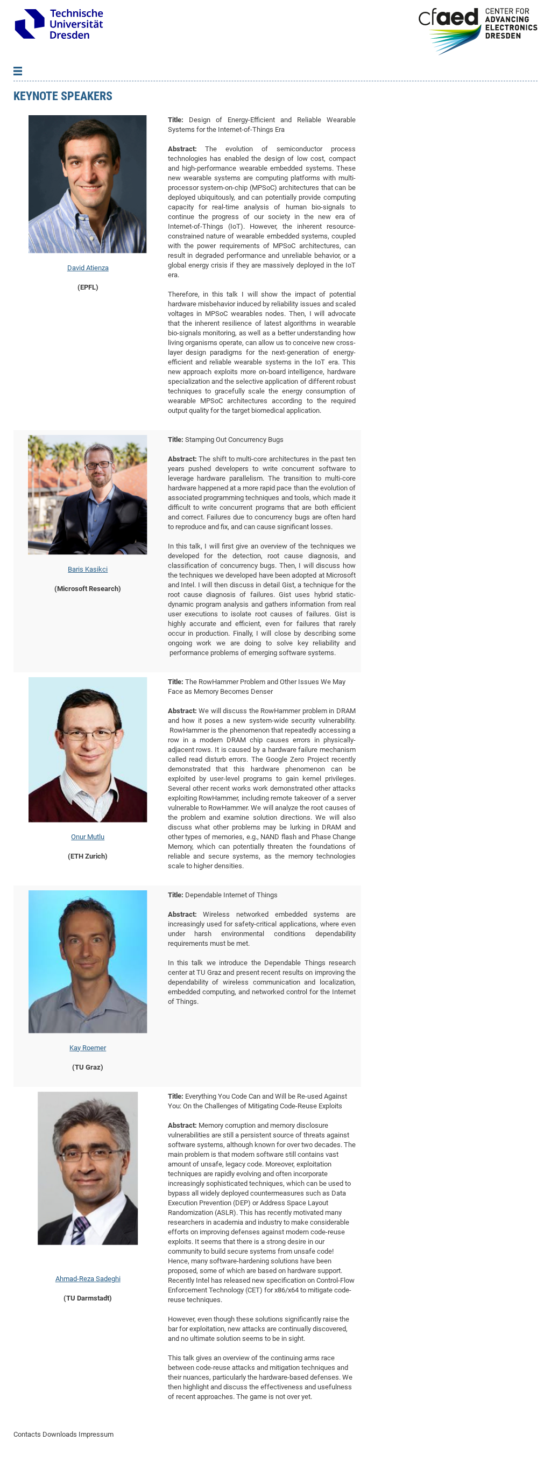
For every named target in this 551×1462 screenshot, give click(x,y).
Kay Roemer (87, 1048)
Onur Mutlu (87, 837)
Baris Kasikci (88, 569)
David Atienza (88, 268)
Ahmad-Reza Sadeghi (88, 1279)
